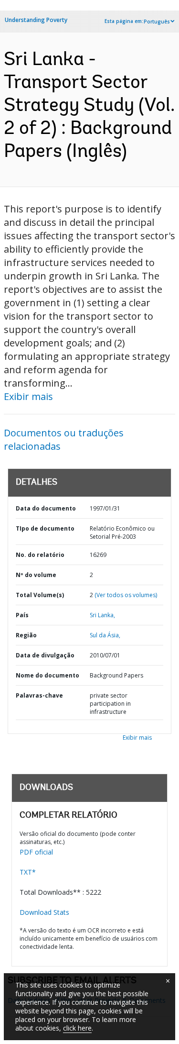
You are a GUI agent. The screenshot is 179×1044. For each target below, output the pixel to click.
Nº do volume (36, 575)
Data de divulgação (45, 655)
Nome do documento (47, 675)
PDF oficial (36, 851)
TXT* (28, 872)
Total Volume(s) (40, 595)
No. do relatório (40, 555)
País (22, 615)
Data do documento (46, 508)
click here (77, 1028)
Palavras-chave (39, 695)
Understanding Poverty (36, 20)
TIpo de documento (45, 528)
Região (26, 635)
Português (157, 21)
